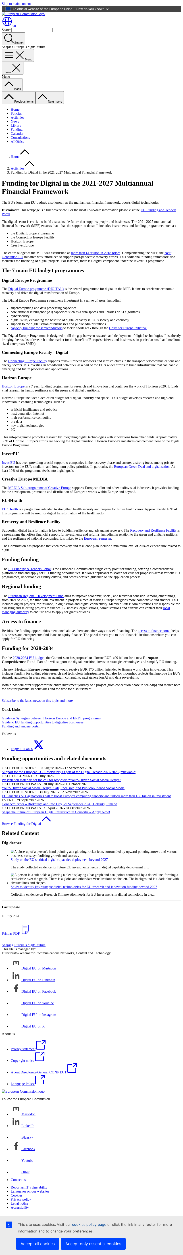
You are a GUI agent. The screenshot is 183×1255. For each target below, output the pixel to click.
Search (6, 30)
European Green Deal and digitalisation (142, 466)
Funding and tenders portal (21, 726)
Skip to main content (16, 4)
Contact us (18, 1180)
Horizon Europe (13, 386)
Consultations (20, 137)
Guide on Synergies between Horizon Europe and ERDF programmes (51, 718)
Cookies (16, 1195)
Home (15, 109)
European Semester (97, 538)
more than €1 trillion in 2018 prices (95, 253)
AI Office (17, 141)
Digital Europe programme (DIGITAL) (36, 289)
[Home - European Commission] (23, 14)
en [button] (14, 25)
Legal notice (19, 1203)
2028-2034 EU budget (28, 658)
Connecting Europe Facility (27, 361)
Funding (17, 129)
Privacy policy (21, 1199)
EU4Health (10, 509)
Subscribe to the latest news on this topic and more (37, 700)
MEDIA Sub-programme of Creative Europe (39, 488)
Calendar (17, 133)
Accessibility (20, 1207)
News (15, 121)
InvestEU (8, 462)
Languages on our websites (30, 1191)
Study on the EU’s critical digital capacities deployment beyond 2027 (59, 860)
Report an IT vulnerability (29, 1187)
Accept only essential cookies (93, 1243)
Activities (17, 117)
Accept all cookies (38, 1243)
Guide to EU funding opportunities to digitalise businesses (42, 722)
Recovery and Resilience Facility (153, 530)
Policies (16, 113)
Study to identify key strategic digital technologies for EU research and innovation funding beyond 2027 (84, 887)
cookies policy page (89, 1224)
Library (16, 125)
